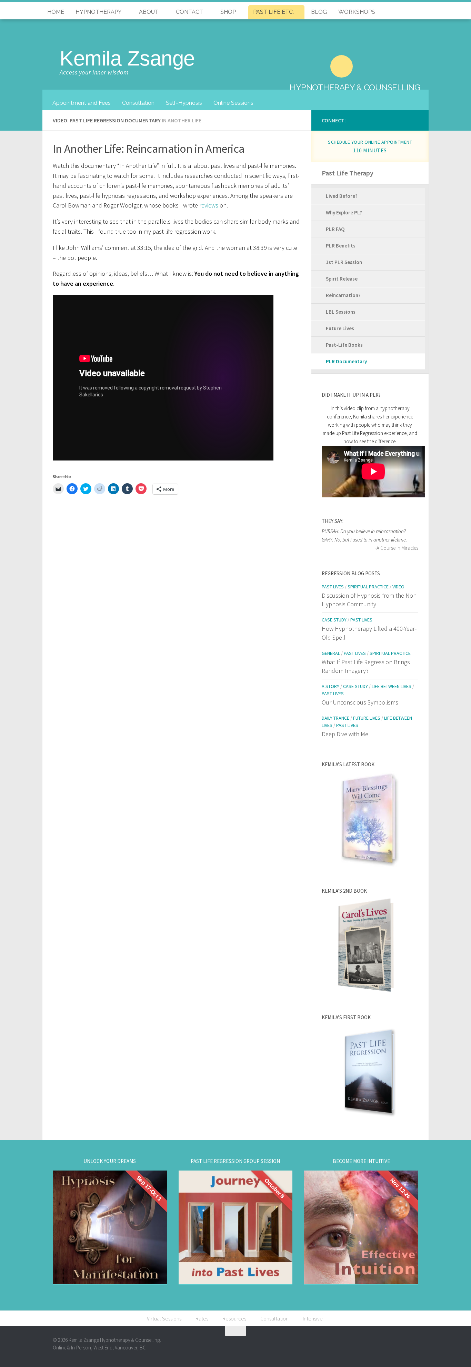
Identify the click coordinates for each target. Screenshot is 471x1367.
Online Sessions (233, 103)
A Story (330, 686)
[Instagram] (376, 119)
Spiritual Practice (368, 587)
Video (398, 587)
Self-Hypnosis (184, 103)
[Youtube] (405, 119)
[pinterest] (395, 119)
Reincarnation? (343, 295)
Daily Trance (335, 718)
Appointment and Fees (81, 103)
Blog (319, 12)
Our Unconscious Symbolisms (360, 702)
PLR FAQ (335, 229)
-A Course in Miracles (396, 548)
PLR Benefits (340, 245)
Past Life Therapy (347, 173)
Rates (202, 1318)
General (331, 653)
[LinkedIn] (356, 119)
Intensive (313, 1318)
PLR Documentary (346, 361)
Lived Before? (342, 196)
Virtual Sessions (164, 1318)
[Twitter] (385, 119)
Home (55, 12)
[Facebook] (366, 119)
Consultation (138, 103)
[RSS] (414, 119)
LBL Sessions (340, 311)
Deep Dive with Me (345, 734)
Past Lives (333, 587)
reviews (208, 205)
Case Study (334, 620)
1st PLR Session (344, 262)
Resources (234, 1318)
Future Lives (340, 328)
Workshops (356, 12)
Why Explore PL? (344, 212)
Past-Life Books (344, 345)
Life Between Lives (391, 686)
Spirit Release (342, 278)
